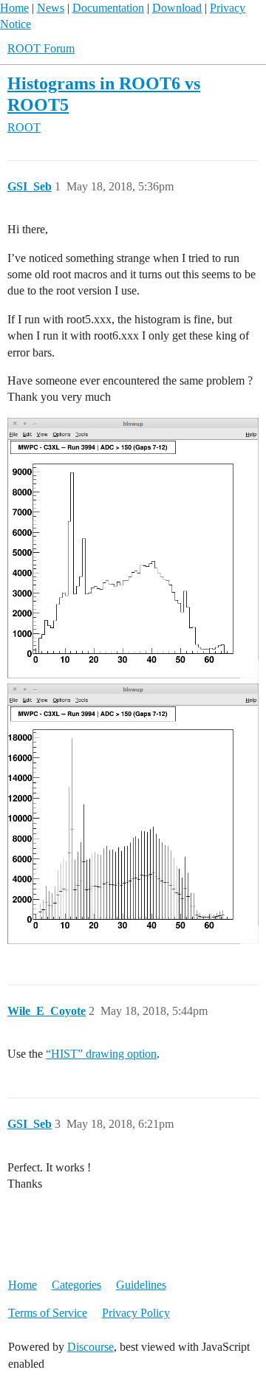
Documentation (108, 7)
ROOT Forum (41, 48)
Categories (76, 1284)
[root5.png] (133, 548)
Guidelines (141, 1284)
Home (14, 7)
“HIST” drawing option (101, 1053)
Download (177, 7)
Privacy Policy (136, 1312)
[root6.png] (133, 814)
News (50, 7)
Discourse (90, 1346)
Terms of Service (47, 1312)
